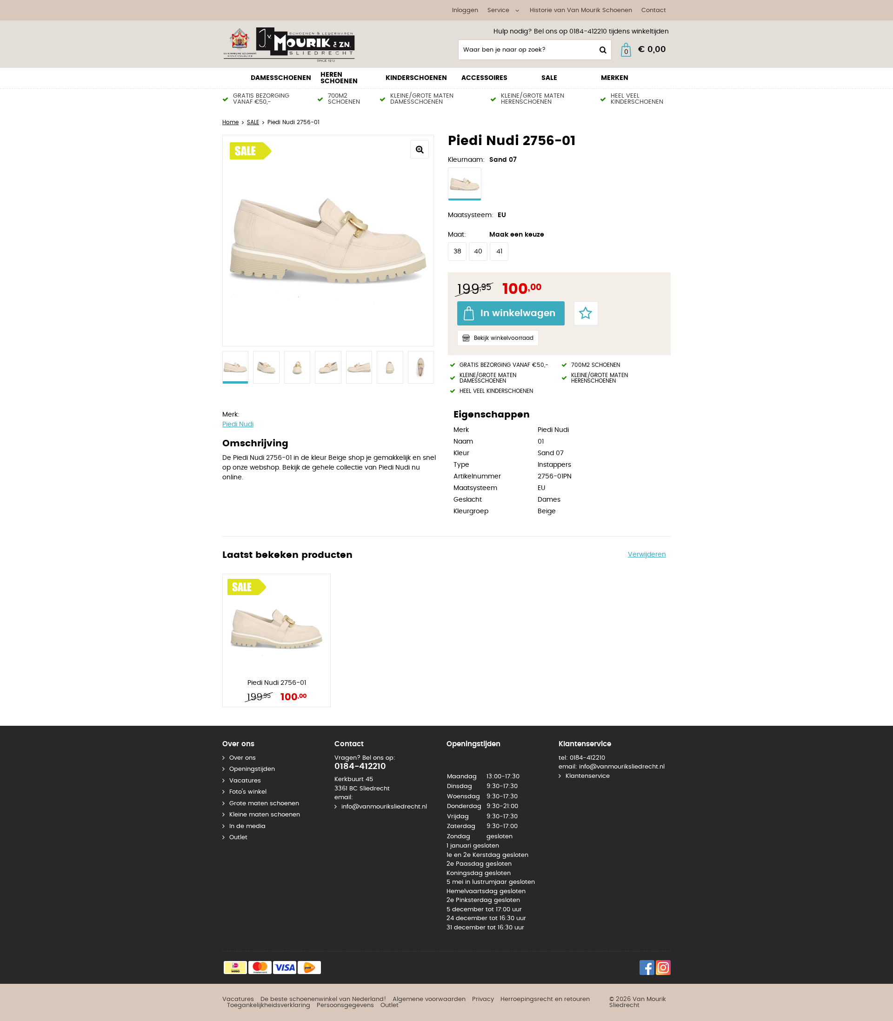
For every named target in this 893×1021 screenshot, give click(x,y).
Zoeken (602, 50)
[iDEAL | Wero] (235, 967)
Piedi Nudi (237, 424)
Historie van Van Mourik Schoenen (581, 10)
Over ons (242, 758)
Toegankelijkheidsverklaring (268, 1005)
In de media (247, 826)
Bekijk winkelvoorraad (503, 338)
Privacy (483, 999)
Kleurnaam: (466, 160)
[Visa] (284, 967)
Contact (653, 10)
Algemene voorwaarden (429, 999)
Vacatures (245, 781)
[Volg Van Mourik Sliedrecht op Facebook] (647, 967)
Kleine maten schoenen (264, 815)
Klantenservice (588, 776)
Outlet (238, 838)
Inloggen (465, 10)
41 (499, 251)
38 (457, 251)
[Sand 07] (464, 184)
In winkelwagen (517, 313)
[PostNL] (309, 967)
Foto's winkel (248, 792)
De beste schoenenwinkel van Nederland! (323, 999)
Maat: (457, 235)
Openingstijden (252, 769)
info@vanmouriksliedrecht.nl (384, 807)
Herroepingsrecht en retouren (545, 999)
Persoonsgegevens (345, 1005)
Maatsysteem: (470, 215)
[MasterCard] (260, 967)
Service (498, 10)
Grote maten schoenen (264, 804)
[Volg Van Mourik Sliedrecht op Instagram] (663, 967)
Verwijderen (647, 554)
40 (478, 251)
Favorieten (586, 313)
